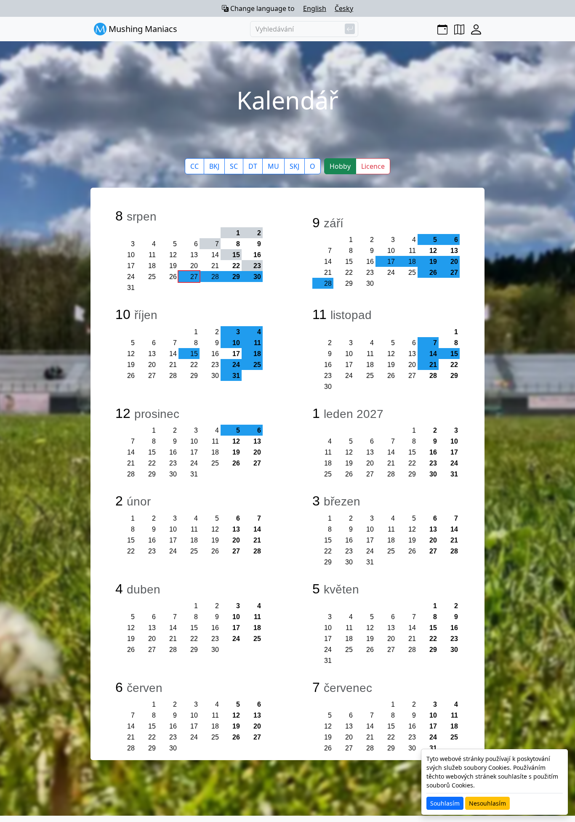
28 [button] (215, 276)
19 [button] (433, 261)
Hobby (340, 166)
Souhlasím (445, 803)
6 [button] (456, 239)
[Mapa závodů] (459, 29)
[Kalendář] (442, 29)
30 (370, 283)
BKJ (214, 166)
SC (234, 166)
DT (252, 166)
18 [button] (412, 261)
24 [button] (236, 364)
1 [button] (238, 233)
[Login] (476, 29)
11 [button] (257, 342)
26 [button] (433, 272)
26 (173, 276)
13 (194, 254)
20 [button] (454, 261)
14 (215, 254)
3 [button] (238, 331)
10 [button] (236, 342)
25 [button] (257, 364)
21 (215, 265)
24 (131, 276)
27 (152, 375)
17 (131, 265)
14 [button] (433, 353)
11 (152, 254)
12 (173, 254)
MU (273, 166)
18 (152, 265)
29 (349, 283)
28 (173, 375)
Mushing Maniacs (141, 29)
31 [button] (236, 375)
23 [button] (257, 265)
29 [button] (236, 276)
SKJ (294, 166)
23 (370, 272)
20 (194, 265)
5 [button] (435, 239)
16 (257, 254)
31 (131, 287)
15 (349, 261)
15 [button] (236, 254)
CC (194, 166)
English (314, 8)
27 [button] (194, 276)
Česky (344, 8)
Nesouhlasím (487, 803)
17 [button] (391, 261)
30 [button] (257, 276)
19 (173, 265)
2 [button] (259, 233)
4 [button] (259, 331)
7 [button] (217, 243)
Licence (373, 166)
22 (236, 265)
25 (152, 276)
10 (131, 254)
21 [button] (433, 364)
